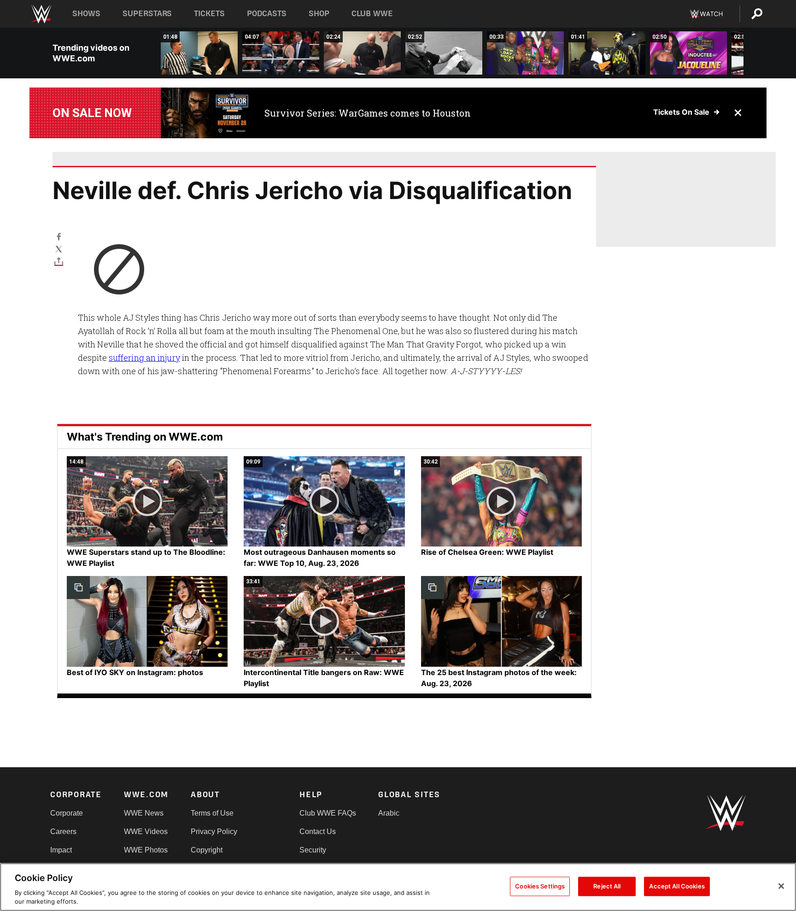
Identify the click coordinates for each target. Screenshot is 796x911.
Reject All (606, 886)
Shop (319, 13)
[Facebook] (59, 236)
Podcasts (267, 13)
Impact (61, 850)
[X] (59, 248)
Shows (86, 13)
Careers (63, 831)
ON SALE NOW (92, 112)
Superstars (147, 13)
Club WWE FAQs (327, 813)
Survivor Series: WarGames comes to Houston (367, 113)
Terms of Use (212, 813)
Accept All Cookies (676, 886)
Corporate (66, 813)
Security (312, 850)
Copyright (206, 850)
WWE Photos (146, 850)
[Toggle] (59, 261)
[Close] (781, 886)
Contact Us (317, 831)
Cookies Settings (540, 886)
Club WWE (372, 13)
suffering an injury (144, 357)
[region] (398, 887)
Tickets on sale (681, 112)
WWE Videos (146, 831)
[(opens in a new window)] (206, 113)
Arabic (388, 813)
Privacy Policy (214, 831)
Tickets (209, 13)
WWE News (144, 813)
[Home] (41, 14)
